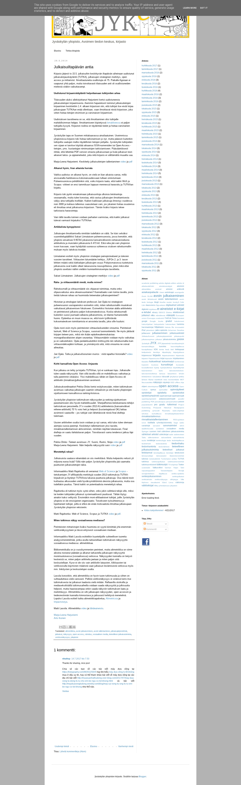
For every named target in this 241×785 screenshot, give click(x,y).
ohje (182, 382)
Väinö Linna (167, 482)
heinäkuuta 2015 (150, 119)
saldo (182, 423)
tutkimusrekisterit (149, 464)
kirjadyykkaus (178, 352)
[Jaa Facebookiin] (71, 627)
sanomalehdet (170, 425)
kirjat (162, 358)
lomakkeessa (113, 122)
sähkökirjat (163, 434)
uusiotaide (146, 468)
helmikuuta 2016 (150, 98)
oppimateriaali (165, 396)
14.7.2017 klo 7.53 (80, 658)
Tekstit (149, 524)
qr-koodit (155, 411)
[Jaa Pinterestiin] (74, 627)
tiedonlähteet (164, 447)
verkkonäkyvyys (62, 637)
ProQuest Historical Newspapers (168, 408)
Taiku (144, 437)
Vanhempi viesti (125, 746)
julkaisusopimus (148, 339)
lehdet (181, 374)
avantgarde (179, 292)
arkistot (169, 289)
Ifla (172, 327)
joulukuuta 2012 (149, 220)
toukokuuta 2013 (150, 202)
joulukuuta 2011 (149, 260)
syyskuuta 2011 (149, 270)
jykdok (180, 339)
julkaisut (58, 634)
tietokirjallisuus (159, 453)
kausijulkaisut (147, 349)
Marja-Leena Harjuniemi (66, 615)
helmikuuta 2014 (150, 173)
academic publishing (150, 283)
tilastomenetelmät (177, 456)
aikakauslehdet (148, 286)
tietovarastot (161, 456)
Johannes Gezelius (176, 330)
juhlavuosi (146, 333)
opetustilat (163, 390)
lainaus (162, 374)
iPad (143, 330)
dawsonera (150, 305)
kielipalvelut (146, 352)
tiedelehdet (146, 444)
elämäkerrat (160, 315)
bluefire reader (166, 302)
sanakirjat (146, 426)
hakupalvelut (159, 324)
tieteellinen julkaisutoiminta (120, 634)
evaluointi (160, 318)
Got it (204, 8)
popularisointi (147, 405)
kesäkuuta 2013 (149, 198)
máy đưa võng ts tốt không (121, 672)
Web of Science (107, 471)
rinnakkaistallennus (151, 416)
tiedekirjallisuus (178, 440)
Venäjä (181, 471)
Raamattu (166, 411)
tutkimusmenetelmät (176, 462)
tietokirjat (169, 453)
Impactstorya (60, 602)
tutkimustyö (162, 464)
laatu (161, 371)
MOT (182, 380)
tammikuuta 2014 (150, 177)
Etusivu (57, 51)
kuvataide (180, 365)
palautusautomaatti (167, 399)
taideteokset (179, 434)
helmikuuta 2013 (150, 213)
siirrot (182, 426)
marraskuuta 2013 (150, 184)
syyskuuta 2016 (149, 76)
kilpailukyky (166, 352)
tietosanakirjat (147, 456)
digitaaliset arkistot (175, 305)
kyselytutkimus (166, 368)
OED (172, 382)
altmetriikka (70, 631)
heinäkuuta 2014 (150, 159)
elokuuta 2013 (148, 195)
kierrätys (156, 352)
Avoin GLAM (147, 296)
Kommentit (151, 529)
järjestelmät (166, 343)
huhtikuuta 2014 (149, 166)
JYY (159, 343)
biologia (150, 302)
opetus (153, 390)
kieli (172, 349)
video (123, 161)
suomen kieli (154, 431)
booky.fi (176, 302)
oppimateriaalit (178, 396)
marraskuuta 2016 (150, 72)
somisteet (160, 429)
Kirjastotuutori (154, 358)
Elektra (169, 312)
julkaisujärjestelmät (119, 631)
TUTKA (181, 459)
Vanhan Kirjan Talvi (174, 468)
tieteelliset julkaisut (173, 449)
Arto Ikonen (60, 618)
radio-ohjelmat (178, 411)
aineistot (180, 286)
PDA (152, 402)
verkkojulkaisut (178, 476)
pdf (130, 161)
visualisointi (155, 482)
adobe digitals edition (167, 283)
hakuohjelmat (147, 324)
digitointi (145, 309)
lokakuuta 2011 (149, 267)
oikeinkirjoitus (152, 386)
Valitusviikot (157, 467)
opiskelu (162, 392)
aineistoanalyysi (165, 286)
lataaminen (172, 374)
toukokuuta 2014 (150, 162)
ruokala (151, 422)
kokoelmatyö (168, 361)
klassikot (145, 362)
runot (144, 423)
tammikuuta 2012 (150, 256)
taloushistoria (178, 437)
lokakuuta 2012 (149, 227)
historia (168, 327)
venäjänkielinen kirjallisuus (154, 474)
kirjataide (168, 358)
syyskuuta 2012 (149, 231)
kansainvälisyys (148, 346)
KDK (156, 349)
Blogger (142, 776)
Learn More (190, 8)
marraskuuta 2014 (150, 144)
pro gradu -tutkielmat (165, 404)
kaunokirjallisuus (177, 346)
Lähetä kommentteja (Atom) (73, 751)
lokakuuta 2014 (149, 148)
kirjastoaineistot (168, 355)
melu (165, 380)
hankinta (180, 324)
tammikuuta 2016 (150, 101)
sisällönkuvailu (147, 429)
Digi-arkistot (160, 305)
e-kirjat (179, 309)
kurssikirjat (167, 364)
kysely (156, 368)
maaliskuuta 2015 (150, 130)
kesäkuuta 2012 (149, 238)
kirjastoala (180, 355)
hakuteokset (170, 324)
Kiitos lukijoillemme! (153, 510)
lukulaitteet (157, 377)
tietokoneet (179, 453)
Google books (156, 321)
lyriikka (181, 377)
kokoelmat (155, 361)
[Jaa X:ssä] (67, 627)
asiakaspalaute (150, 292)
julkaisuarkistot (177, 333)
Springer (145, 431)
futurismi (180, 318)
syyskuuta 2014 (149, 152)
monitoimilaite (173, 380)
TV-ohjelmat (173, 465)
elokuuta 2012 (148, 234)
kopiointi (145, 365)
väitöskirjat (147, 485)
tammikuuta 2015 (150, 137)
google (144, 321)
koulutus (154, 365)
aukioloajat (169, 292)
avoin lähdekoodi (149, 299)
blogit (156, 302)
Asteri (161, 292)
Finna (174, 318)
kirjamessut (147, 355)
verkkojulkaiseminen (151, 476)
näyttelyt (166, 382)
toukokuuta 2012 (150, 242)
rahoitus (88, 634)
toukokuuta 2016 (150, 87)
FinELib (168, 318)
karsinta (162, 346)
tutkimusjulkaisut (158, 462)
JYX (153, 343)
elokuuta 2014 (148, 155)
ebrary (155, 312)
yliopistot (74, 637)
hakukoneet (179, 321)
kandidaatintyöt (177, 343)
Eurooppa (151, 318)
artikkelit (180, 289)
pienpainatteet (172, 402)
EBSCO (162, 312)
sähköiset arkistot (150, 434)
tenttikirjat (151, 440)
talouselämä (166, 437)
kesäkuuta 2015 (149, 123)
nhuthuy (66, 658)
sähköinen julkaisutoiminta (172, 431)
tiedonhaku (178, 443)
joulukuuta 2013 (149, 180)
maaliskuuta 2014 (150, 170)
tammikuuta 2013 (150, 216)
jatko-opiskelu (161, 330)
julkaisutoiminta (169, 339)
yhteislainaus (164, 486)
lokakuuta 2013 (149, 188)
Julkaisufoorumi (148, 336)
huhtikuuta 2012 (149, 245)
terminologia (161, 440)
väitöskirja (179, 482)
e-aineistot (165, 309)
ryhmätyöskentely (164, 423)
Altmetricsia (112, 598)
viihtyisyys (174, 479)
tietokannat (147, 452)
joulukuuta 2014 (149, 141)
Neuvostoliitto (147, 382)
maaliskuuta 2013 (150, 209)
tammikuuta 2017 (150, 69)
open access (78, 634)
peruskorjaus (160, 402)
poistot (181, 402)
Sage (176, 423)
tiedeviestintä (161, 444)
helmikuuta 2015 (150, 134)
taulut (144, 440)
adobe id (180, 283)
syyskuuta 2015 (149, 112)
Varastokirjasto (167, 471)
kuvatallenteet (147, 368)
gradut (169, 321)
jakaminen (150, 330)
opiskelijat (146, 393)
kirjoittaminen (178, 358)
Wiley (156, 486)
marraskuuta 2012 (150, 224)
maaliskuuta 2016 (150, 94)
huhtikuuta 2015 (149, 126)
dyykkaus (153, 309)
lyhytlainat (174, 377)
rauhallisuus (156, 414)
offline (177, 382)
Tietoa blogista (73, 51)
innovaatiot (179, 327)
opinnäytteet (177, 389)
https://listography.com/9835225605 (79, 672)
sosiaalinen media (100, 634)
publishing (146, 411)
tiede (169, 440)
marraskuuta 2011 (150, 263)
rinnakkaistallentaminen (155, 419)
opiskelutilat (178, 393)
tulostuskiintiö (154, 459)
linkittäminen (147, 377)
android (158, 289)
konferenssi (179, 362)
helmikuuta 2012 (150, 252)
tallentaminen (153, 437)
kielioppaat (179, 349)
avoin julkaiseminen (84, 631)
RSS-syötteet (178, 420)
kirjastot (145, 358)
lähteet (144, 380)
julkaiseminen (159, 333)
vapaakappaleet (148, 471)
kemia (161, 349)
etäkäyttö (170, 315)
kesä (167, 349)
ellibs (153, 315)
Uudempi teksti (62, 746)
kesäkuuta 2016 (149, 83)
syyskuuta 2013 (149, 191)
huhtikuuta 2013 (149, 206)
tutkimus (145, 461)
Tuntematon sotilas (169, 459)
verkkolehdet (147, 479)
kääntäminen (147, 371)
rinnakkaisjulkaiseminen (174, 414)
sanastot (156, 426)
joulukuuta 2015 (149, 105)
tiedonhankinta (149, 446)
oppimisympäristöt (149, 399)
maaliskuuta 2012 (150, 249)
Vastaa (65, 691)
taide (171, 434)
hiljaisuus (159, 327)
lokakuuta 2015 (149, 108)
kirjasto (157, 355)
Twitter (181, 464)
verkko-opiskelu (177, 474)
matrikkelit (158, 380)
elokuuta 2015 (148, 116)
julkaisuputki (179, 336)
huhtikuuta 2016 (149, 90)
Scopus (122, 471)
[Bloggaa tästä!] (64, 627)
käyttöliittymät (178, 368)
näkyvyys (67, 634)
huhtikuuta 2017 (149, 65)
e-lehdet (146, 312)
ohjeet (144, 386)
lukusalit (165, 376)
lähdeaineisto (96, 608)
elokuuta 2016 (148, 80)
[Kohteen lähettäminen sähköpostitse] (60, 627)
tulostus (145, 459)
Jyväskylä (145, 343)
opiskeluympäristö (150, 396)
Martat (150, 380)
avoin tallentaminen (102, 631)
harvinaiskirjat (147, 327)
